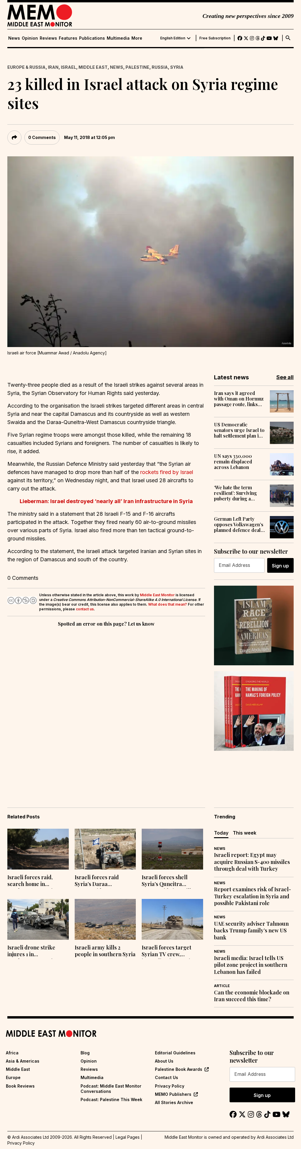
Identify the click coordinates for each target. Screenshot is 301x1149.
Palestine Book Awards (178, 1069)
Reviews (48, 38)
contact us (85, 609)
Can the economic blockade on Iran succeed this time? (251, 996)
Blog (85, 1052)
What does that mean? (167, 604)
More (136, 38)
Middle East (93, 67)
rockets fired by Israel (166, 472)
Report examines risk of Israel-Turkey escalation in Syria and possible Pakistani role (252, 896)
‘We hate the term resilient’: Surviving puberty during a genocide (235, 493)
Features (68, 38)
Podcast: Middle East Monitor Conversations (111, 1088)
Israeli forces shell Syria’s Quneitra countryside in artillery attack (171, 881)
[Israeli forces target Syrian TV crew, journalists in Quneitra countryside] (172, 919)
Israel (68, 67)
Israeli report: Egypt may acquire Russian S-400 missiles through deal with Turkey (252, 862)
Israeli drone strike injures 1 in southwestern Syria (31, 951)
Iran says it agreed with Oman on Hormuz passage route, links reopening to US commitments (239, 398)
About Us (164, 1060)
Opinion (30, 38)
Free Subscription (214, 38)
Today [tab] (221, 833)
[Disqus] (106, 708)
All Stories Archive (174, 1102)
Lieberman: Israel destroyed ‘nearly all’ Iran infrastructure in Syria (106, 501)
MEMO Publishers (173, 1094)
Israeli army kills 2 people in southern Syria (105, 951)
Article (222, 986)
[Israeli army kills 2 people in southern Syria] (105, 919)
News (14, 38)
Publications (92, 38)
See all (285, 377)
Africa (12, 1052)
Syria (176, 67)
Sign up (280, 566)
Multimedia (118, 38)
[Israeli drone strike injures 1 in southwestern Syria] (38, 919)
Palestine (137, 67)
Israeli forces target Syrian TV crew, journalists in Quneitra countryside (170, 951)
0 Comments (42, 137)
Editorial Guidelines (175, 1052)
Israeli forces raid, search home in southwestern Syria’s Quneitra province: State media (37, 881)
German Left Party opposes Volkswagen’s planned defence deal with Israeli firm (238, 524)
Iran (53, 67)
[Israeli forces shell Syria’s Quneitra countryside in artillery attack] (172, 849)
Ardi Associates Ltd (275, 1137)
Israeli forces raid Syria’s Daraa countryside (97, 881)
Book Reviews (20, 1085)
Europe (13, 1077)
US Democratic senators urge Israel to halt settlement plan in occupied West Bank (239, 430)
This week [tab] (244, 833)
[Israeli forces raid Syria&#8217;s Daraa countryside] (105, 849)
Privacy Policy (169, 1085)
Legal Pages (128, 1137)
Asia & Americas (22, 1060)
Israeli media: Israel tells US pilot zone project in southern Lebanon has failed (250, 965)
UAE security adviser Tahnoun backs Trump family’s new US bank (251, 930)
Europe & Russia (26, 67)
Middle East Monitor (157, 595)
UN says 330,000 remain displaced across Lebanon (233, 461)
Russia (160, 67)
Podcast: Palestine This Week (111, 1099)
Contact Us (166, 1077)
